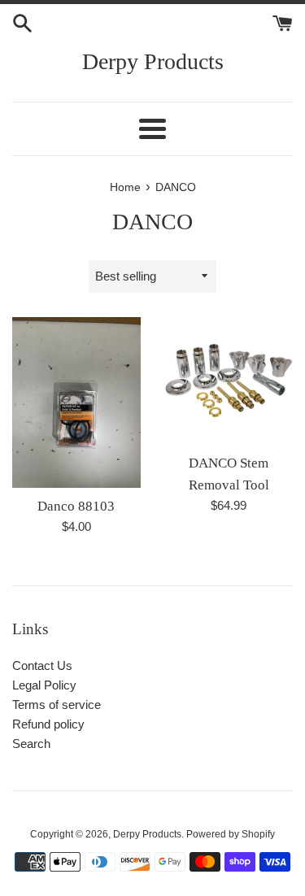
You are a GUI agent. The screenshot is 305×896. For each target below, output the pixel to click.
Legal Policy (44, 685)
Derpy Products (153, 61)
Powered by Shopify (230, 834)
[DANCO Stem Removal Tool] (229, 381)
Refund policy (48, 724)
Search (31, 743)
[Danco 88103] (76, 402)
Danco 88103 (76, 506)
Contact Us (42, 665)
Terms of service (56, 704)
